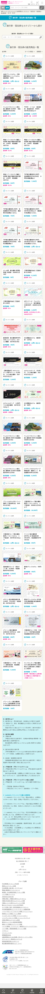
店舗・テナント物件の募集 (22, 872)
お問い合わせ (22, 869)
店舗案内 (41, 992)
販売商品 (39, 11)
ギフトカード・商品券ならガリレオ (12, 939)
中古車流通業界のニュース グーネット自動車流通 (16, 909)
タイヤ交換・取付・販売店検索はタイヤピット (15, 907)
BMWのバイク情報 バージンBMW (11, 913)
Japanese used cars (8, 896)
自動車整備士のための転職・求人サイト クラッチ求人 (17, 937)
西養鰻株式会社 (6, 935)
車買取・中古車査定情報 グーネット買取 (13, 892)
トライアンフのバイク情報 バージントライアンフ (16, 918)
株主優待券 (3, 13)
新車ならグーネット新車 (9, 886)
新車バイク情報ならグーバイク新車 (12, 924)
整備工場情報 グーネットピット (11, 890)
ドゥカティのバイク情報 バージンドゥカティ (15, 916)
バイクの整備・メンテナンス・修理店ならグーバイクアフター (19, 926)
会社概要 (22, 864)
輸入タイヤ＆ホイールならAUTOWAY (12, 905)
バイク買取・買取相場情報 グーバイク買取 (14, 928)
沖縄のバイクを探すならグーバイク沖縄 (13, 903)
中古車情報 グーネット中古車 (10, 884)
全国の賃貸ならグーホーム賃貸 (11, 920)
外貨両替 (32, 992)
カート (37, 4)
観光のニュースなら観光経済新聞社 (12, 922)
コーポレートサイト (22, 875)
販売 (7, 7)
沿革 (22, 867)
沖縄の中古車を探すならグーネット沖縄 (13, 901)
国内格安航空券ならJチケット (10, 941)
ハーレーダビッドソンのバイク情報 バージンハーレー (17, 911)
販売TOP (33, 11)
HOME (3, 992)
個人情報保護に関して (22, 861)
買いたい (22, 992)
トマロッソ (5, 930)
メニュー (42, 3)
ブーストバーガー (7, 933)
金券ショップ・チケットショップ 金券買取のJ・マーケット (15, 11)
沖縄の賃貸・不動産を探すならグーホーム (14, 899)
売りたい (13, 992)
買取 (3, 7)
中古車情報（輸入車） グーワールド (12, 888)
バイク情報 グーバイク (8, 894)
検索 (42, 8)
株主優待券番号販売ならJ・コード (12, 943)
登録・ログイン (31, 4)
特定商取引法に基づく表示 (22, 858)
